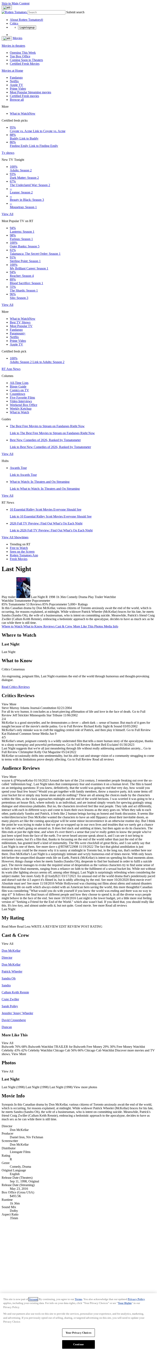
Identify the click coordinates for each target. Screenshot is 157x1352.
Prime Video (18, 88)
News (16, 369)
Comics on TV (19, 390)
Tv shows (8, 152)
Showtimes (21, 537)
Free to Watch (19, 548)
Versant (33, 1299)
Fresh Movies (18, 559)
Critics (14, 23)
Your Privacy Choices (78, 1332)
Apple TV (16, 85)
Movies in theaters (13, 45)
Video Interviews (21, 401)
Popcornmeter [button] (58, 604)
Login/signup (27, 27)
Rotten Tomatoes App (24, 555)
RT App (7, 369)
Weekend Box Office (23, 405)
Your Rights (125, 1303)
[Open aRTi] (7, 7)
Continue (78, 1344)
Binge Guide (18, 386)
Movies (17, 38)
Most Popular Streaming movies (30, 92)
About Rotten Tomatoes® (26, 19)
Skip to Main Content (15, 3)
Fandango (16, 77)
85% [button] (5, 604)
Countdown (17, 394)
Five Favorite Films (22, 397)
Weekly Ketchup (20, 408)
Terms (78, 1299)
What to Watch (22, 113)
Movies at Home (12, 70)
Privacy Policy (136, 1299)
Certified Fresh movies (24, 96)
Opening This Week (23, 52)
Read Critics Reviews (16, 687)
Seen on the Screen (22, 551)
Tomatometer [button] (16, 604)
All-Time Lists (19, 383)
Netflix (14, 81)
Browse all (17, 99)
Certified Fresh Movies (24, 63)
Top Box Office (20, 56)
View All (7, 214)
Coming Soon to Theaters (26, 60)
